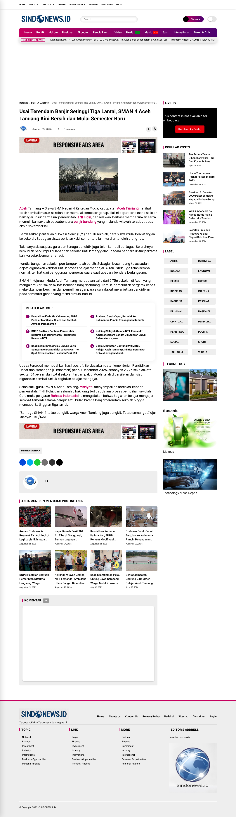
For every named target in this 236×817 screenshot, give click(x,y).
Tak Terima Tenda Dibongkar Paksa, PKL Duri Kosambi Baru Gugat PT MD (201, 158)
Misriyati (86, 387)
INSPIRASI (176, 291)
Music (151, 32)
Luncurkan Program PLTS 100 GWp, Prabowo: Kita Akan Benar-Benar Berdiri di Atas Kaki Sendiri (98, 39)
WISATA (202, 351)
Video (118, 32)
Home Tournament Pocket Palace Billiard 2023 (202, 177)
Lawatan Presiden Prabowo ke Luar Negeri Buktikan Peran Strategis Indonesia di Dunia (202, 233)
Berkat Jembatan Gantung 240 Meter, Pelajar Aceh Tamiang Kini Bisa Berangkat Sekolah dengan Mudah (120, 349)
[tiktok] (215, 4)
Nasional (67, 32)
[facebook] (193, 4)
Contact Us (48, 5)
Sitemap (93, 5)
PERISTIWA (177, 331)
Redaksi (62, 5)
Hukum (53, 32)
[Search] (134, 19)
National (26, 737)
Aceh (23, 208)
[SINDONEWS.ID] (46, 23)
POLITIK (203, 331)
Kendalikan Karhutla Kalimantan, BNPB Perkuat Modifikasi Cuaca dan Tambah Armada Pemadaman (54, 320)
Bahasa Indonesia (64, 396)
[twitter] (198, 4)
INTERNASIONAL (207, 291)
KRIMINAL (176, 311)
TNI (80, 217)
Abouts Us (115, 716)
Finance (26, 741)
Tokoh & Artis (202, 32)
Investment (28, 746)
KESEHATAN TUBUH (207, 301)
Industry (26, 750)
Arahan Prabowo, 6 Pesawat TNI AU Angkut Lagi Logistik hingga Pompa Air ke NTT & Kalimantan (34, 536)
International (181, 32)
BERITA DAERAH (40, 102)
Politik (40, 32)
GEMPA (174, 281)
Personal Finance (31, 763)
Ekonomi (83, 32)
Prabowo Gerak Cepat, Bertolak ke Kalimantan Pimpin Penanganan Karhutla (120, 318)
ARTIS (174, 260)
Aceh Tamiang (128, 208)
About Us (34, 5)
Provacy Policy (151, 716)
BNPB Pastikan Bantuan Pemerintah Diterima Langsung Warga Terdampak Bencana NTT (53, 335)
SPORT (202, 341)
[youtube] (209, 4)
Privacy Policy (77, 5)
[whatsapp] (37, 462)
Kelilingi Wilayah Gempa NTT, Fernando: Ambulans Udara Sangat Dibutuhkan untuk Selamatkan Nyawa (120, 335)
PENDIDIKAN (205, 321)
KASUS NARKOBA (179, 301)
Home (22, 5)
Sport (166, 32)
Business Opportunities (34, 759)
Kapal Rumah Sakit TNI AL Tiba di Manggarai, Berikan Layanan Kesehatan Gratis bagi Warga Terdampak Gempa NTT (70, 536)
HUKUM (202, 281)
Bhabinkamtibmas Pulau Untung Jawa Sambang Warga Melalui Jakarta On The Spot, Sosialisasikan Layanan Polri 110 (55, 349)
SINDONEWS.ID (47, 807)
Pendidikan (100, 32)
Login (119, 5)
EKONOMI (204, 270)
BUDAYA (175, 270)
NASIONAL (204, 311)
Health (132, 32)
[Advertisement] (118, 73)
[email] (52, 462)
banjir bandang (85, 222)
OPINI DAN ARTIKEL (179, 321)
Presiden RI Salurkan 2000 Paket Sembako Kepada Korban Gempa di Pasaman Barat (202, 196)
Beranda (23, 102)
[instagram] (204, 4)
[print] (44, 462)
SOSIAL (174, 341)
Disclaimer (107, 5)
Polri (87, 217)
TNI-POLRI (176, 351)
